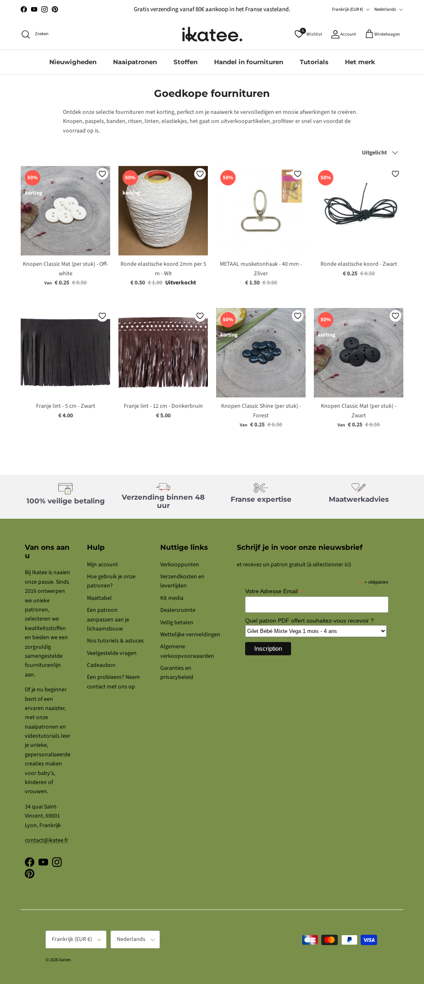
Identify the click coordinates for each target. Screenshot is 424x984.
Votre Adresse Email (274, 591)
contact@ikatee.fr (46, 840)
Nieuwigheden (72, 62)
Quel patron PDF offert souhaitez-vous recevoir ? (309, 620)
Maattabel (99, 598)
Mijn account (102, 565)
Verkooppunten (179, 565)
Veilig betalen (176, 622)
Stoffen (185, 62)
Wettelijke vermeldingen (190, 634)
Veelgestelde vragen (112, 653)
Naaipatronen (135, 62)
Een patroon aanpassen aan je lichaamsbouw (108, 619)
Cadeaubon (101, 665)
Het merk (360, 62)
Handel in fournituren (248, 62)
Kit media (171, 598)
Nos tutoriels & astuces (115, 641)
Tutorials (314, 62)
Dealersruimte (177, 610)
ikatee (64, 960)
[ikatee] (212, 34)
